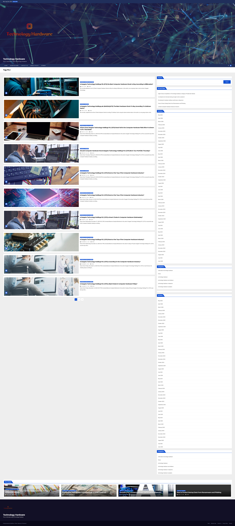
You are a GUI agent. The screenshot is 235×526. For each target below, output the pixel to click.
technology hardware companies (165, 283)
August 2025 (161, 144)
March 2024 (160, 199)
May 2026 (160, 115)
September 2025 (162, 141)
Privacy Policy (34, 65)
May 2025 (160, 154)
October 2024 (161, 176)
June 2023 (160, 228)
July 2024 (160, 186)
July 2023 (160, 225)
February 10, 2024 (85, 175)
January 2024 (161, 205)
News (159, 273)
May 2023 (160, 231)
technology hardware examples (165, 286)
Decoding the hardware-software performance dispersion (170, 100)
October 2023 (161, 215)
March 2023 (160, 238)
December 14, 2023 (85, 241)
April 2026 (160, 118)
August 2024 (161, 183)
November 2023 (161, 212)
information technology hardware (86, 125)
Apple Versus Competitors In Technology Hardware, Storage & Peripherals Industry (176, 93)
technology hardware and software (165, 280)
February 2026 (161, 124)
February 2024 (161, 202)
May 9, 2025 (83, 86)
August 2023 (161, 222)
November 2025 (161, 134)
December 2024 (161, 170)
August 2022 (161, 254)
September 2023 (162, 218)
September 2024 (162, 180)
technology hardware (84, 104)
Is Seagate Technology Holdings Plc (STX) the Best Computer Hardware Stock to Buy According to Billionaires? (116, 84)
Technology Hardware (14, 59)
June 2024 (160, 189)
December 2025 (161, 131)
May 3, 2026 (9, 494)
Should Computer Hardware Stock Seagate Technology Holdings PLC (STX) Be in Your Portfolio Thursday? (115, 151)
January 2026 (161, 128)
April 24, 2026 (181, 494)
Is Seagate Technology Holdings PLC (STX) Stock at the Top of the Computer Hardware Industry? (112, 173)
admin (89, 86)
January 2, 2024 (84, 219)
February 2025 (161, 163)
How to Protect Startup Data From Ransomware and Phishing (171, 103)
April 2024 (160, 196)
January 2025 (161, 167)
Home (5, 65)
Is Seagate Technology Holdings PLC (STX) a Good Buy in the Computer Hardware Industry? (110, 262)
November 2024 (161, 173)
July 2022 (160, 257)
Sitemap (43, 65)
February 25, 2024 (85, 153)
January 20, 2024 (85, 197)
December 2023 (161, 209)
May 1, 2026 (123, 494)
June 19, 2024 (84, 110)
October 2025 (161, 137)
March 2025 (160, 160)
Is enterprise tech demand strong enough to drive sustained (171, 96)
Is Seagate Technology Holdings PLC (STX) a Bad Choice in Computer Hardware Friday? (108, 284)
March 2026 (160, 121)
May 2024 (160, 192)
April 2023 (160, 235)
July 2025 (160, 147)
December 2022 (161, 248)
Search (160, 77)
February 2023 (161, 241)
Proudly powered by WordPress (8, 523)
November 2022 (161, 251)
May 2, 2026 (66, 494)
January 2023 (161, 244)
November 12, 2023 (85, 286)
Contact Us (24, 65)
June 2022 (160, 261)
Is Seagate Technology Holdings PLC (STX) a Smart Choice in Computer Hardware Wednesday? (111, 217)
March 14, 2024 (84, 131)
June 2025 (160, 150)
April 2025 (160, 157)
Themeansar (24, 523)
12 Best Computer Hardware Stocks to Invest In (168, 106)
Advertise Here (14, 65)
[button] (228, 65)
